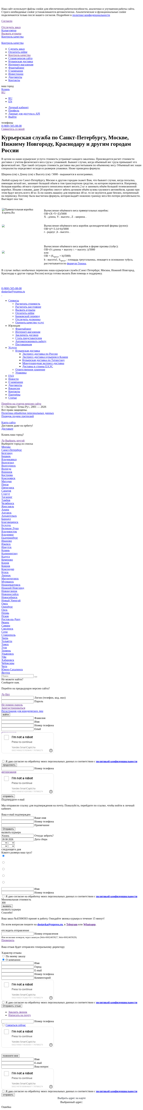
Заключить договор (26, 335)
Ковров (5, 565)
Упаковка (21, 372)
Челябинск (7, 503)
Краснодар (7, 569)
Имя (36, 721)
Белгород (6, 453)
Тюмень (6, 650)
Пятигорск (7, 487)
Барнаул (6, 518)
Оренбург (7, 606)
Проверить (7, 940)
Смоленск (7, 628)
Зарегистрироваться (13, 707)
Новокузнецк (9, 591)
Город (37, 966)
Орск (4, 609)
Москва (5, 446)
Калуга (5, 556)
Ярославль (7, 506)
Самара (5, 625)
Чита (4, 666)
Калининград (9, 553)
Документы (15, 77)
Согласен (6, 21)
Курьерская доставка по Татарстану (43, 360)
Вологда (6, 468)
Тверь (4, 638)
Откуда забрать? (44, 835)
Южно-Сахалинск (12, 669)
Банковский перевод (27, 316)
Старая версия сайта (20, 58)
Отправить (8, 829)
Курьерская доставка (20, 61)
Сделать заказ (16, 48)
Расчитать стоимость (27, 303)
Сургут (5, 493)
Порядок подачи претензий (17, 416)
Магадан (6, 481)
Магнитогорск (10, 578)
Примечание (41, 825)
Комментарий (42, 977)
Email (37, 729)
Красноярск (8, 478)
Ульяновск (7, 653)
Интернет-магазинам (20, 64)
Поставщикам (23, 344)
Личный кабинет (18, 107)
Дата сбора (40, 839)
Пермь (5, 613)
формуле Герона (76, 263)
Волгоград (7, 462)
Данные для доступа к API (24, 113)
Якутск (5, 672)
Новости (13, 378)
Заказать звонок (17, 1012)
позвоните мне (10, 1055)
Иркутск (6, 547)
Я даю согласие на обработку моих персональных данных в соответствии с (71, 761)
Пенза (5, 484)
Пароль (38, 701)
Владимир (7, 534)
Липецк (6, 575)
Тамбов (5, 500)
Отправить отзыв (12, 1006)
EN (10, 101)
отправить (8, 796)
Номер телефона (44, 725)
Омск (4, 603)
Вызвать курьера (25, 309)
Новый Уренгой (11, 600)
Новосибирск (9, 597)
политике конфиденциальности (91, 15)
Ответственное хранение (30, 369)
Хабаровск (7, 660)
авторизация (8, 771)
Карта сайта (8, 422)
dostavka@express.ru (13, 291)
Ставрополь (8, 634)
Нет (7, 694)
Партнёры (14, 394)
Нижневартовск (10, 584)
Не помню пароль (12, 704)
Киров (5, 562)
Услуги (12, 347)
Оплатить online (17, 52)
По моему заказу (15, 956)
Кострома (7, 475)
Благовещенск (9, 522)
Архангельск (9, 515)
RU (3, 92)
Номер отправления (46, 933)
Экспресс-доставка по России (40, 353)
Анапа (5, 509)
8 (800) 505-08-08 (11, 125)
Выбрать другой (15, 440)
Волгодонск (8, 465)
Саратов (6, 490)
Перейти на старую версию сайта (21, 403)
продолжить (9, 765)
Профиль (13, 110)
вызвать (7, 906)
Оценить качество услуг (29, 322)
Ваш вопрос (41, 1066)
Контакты (14, 80)
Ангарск (6, 512)
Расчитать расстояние (28, 306)
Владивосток (9, 531)
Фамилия (39, 718)
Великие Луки (10, 528)
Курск (5, 572)
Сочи (4, 631)
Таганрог (6, 497)
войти (6, 714)
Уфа (3, 656)
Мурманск (7, 581)
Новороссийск (10, 594)
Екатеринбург (9, 537)
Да (3, 440)
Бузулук (6, 525)
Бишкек (6, 456)
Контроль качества (19, 55)
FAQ (11, 375)
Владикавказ (9, 459)
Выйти (12, 116)
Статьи (12, 397)
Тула (4, 647)
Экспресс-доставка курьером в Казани (45, 356)
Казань (5, 89)
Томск (5, 644)
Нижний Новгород (12, 587)
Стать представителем (28, 338)
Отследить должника (27, 319)
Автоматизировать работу (30, 341)
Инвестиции (15, 73)
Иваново (6, 540)
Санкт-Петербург (11, 449)
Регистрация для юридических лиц (22, 711)
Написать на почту (19, 1015)
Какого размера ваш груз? (16, 852)
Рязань (5, 622)
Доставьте (7, 428)
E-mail (38, 970)
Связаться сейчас (16, 1025)
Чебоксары (7, 663)
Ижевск (6, 544)
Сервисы (13, 300)
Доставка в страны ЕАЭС (37, 366)
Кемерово (7, 559)
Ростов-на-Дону (10, 619)
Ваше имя (40, 817)
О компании (15, 70)
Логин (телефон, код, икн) (50, 697)
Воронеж (6, 471)
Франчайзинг (16, 67)
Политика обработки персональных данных (27, 413)
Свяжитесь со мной (13, 128)
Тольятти (6, 641)
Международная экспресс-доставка (43, 363)
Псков (5, 616)
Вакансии (14, 388)
